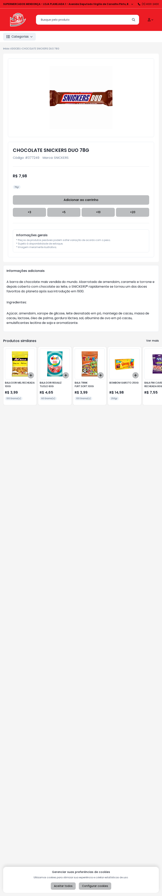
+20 (132, 212)
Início (6, 48)
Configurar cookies (95, 886)
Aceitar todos (63, 886)
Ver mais (152, 341)
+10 (98, 212)
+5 (64, 212)
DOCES (15, 48)
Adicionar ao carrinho (81, 200)
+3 (29, 212)
